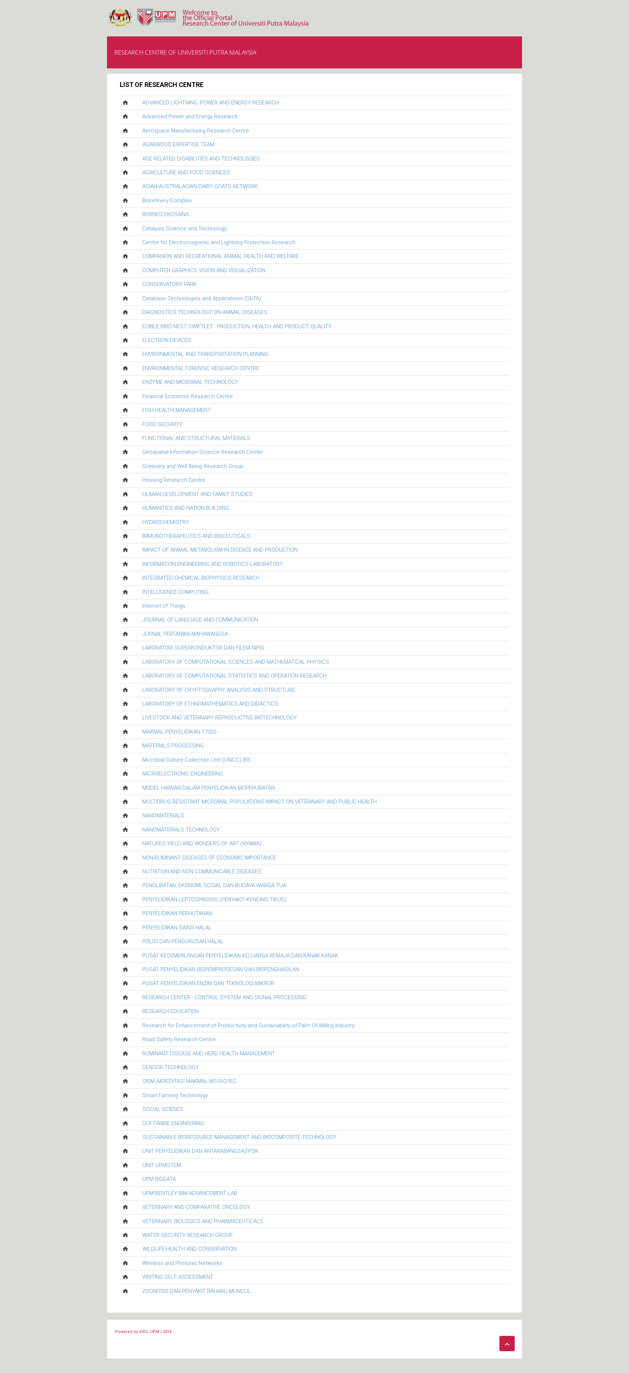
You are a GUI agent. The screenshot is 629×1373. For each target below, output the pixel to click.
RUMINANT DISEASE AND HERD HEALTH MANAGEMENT (208, 1053)
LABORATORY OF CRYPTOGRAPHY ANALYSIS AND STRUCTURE (218, 690)
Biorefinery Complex (167, 200)
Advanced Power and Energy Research (190, 116)
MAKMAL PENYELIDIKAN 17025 (179, 732)
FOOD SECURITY (162, 424)
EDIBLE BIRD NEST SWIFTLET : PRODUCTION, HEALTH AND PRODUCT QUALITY (237, 326)
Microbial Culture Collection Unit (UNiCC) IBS (196, 760)
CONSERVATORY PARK (169, 284)
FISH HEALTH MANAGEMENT (176, 410)
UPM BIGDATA (159, 1179)
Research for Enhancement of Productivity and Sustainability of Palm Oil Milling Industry (248, 1025)
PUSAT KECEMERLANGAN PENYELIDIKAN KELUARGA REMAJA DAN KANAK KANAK (240, 955)
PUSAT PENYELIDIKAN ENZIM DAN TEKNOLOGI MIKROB (208, 983)
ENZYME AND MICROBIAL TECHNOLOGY (190, 382)
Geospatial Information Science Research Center (202, 452)
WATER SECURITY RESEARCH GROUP (187, 1235)
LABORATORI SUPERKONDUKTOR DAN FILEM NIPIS (203, 647)
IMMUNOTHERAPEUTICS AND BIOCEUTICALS (196, 536)
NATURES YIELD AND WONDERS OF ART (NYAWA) (201, 843)
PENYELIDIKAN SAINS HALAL (176, 927)
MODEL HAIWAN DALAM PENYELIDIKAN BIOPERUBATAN (208, 788)
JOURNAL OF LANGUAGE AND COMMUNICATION (200, 619)
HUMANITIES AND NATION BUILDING (185, 508)
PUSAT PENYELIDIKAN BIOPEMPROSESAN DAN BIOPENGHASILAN (220, 969)
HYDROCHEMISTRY (165, 522)
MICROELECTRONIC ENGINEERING (182, 773)
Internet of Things (163, 606)
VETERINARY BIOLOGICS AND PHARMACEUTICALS (202, 1221)
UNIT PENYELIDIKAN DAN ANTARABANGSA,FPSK (200, 1151)
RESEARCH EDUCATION (170, 1011)
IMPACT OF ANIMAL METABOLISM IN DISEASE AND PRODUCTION (220, 550)
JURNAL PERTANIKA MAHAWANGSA (185, 634)
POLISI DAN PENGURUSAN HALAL (182, 941)
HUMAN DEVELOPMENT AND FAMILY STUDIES (197, 494)
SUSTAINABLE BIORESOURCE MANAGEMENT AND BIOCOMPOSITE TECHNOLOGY (239, 1137)
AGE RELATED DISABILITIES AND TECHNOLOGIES (201, 158)
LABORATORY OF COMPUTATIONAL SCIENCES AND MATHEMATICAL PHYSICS (235, 662)
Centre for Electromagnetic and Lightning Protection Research (218, 242)
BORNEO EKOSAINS (165, 214)
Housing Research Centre (173, 480)
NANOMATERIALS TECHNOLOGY (181, 829)
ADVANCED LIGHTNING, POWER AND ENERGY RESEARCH (210, 102)
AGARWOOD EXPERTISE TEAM (178, 144)
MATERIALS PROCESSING (173, 745)
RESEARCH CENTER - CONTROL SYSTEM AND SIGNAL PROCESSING (224, 997)
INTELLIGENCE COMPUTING (175, 592)
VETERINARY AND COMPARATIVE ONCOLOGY (196, 1207)
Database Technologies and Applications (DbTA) (201, 298)
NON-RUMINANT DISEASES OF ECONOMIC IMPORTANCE (209, 857)
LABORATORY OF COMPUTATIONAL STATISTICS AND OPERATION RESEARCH (234, 675)
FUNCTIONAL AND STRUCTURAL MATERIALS (196, 438)
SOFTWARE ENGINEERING (173, 1123)
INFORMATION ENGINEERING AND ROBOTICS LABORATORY (212, 564)
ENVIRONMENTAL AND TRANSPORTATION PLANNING (205, 354)
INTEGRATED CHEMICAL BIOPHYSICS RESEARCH (201, 578)
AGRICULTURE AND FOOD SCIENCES (186, 172)
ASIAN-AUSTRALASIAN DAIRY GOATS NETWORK (200, 186)
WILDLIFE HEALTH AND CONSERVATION (189, 1249)
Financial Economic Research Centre (187, 396)
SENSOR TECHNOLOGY (170, 1067)
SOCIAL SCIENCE (162, 1109)
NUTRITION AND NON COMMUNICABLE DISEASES (201, 871)
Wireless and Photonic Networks (182, 1263)
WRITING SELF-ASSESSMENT (177, 1277)
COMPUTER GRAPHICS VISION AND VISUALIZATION (203, 270)
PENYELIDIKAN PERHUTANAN (177, 913)
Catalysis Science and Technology (184, 228)
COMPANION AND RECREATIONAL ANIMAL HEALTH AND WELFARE (220, 256)
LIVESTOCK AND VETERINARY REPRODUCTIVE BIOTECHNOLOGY (219, 717)
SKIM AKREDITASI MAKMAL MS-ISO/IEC (189, 1081)
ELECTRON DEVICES (166, 340)
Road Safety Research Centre (179, 1039)
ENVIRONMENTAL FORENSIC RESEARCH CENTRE (200, 368)
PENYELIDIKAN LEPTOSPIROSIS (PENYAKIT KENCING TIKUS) (214, 899)
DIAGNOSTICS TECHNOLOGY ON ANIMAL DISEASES (204, 312)
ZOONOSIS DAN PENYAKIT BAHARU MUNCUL (196, 1291)
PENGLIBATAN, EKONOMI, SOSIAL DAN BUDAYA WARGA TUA (214, 885)
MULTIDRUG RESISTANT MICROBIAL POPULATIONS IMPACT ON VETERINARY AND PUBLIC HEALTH (259, 801)
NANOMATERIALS (163, 815)
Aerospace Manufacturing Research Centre (195, 130)
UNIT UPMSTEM (161, 1165)
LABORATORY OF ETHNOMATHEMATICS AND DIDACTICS (210, 704)
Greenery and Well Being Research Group (193, 466)
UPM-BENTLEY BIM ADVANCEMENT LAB (189, 1193)
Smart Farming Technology (175, 1095)
